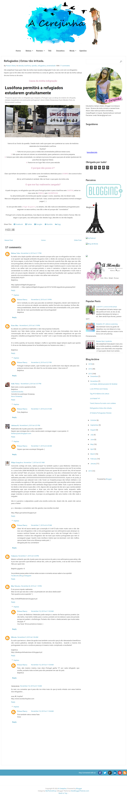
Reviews (39, 51)
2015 (90, 374)
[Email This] (6, 229)
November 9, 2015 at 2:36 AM (27, 637)
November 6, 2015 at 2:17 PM (31, 253)
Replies (16, 295)
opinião (34, 66)
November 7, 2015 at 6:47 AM (41, 525)
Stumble (49, 224)
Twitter (29, 224)
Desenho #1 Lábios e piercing (107, 324)
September (94, 425)
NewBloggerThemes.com (80, 791)
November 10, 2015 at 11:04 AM (42, 665)
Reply (13, 290)
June (92, 439)
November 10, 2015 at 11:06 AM (42, 711)
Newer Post (9, 240)
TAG (49, 51)
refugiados (42, 66)
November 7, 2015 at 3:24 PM (28, 556)
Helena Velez (15, 253)
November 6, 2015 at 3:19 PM (29, 325)
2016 (90, 369)
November (94, 381)
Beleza (28, 51)
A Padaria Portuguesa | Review (100, 413)
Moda (72, 51)
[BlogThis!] (8, 229)
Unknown (14, 556)
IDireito (14, 637)
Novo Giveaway (16, 396)
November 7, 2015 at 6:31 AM (34, 462)
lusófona (27, 66)
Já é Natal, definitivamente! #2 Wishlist (103, 384)
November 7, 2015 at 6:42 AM (41, 446)
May (92, 444)
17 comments (65, 66)
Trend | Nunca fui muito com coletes (103, 403)
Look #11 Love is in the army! (106, 307)
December (94, 376)
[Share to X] (11, 229)
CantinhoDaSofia (17, 392)
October (93, 420)
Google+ (39, 224)
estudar (21, 66)
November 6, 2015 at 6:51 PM (30, 425)
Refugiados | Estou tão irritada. (24, 61)
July (92, 435)
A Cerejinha (62, 788)
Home (18, 51)
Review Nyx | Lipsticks (104, 341)
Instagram (27, 576)
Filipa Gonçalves (17, 462)
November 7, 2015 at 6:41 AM (41, 409)
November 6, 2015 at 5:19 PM (41, 299)
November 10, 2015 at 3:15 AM (31, 686)
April (92, 449)
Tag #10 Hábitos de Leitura (99, 394)
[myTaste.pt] (91, 238)
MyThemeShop (51, 791)
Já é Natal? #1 (95, 398)
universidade (51, 66)
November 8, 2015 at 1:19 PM (31, 586)
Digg (59, 224)
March (92, 454)
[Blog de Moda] (92, 244)
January (93, 464)
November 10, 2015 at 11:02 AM (42, 611)
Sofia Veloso (15, 383)
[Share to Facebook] (13, 229)
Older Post (77, 240)
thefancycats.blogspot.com (21, 433)
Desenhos (60, 51)
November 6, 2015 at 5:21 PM (41, 362)
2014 (90, 471)
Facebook (19, 224)
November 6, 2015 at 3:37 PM (31, 384)
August (93, 430)
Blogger (108, 479)
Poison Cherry (22, 299)
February (93, 459)
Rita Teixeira (15, 586)
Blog (21, 576)
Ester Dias (15, 325)
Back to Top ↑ (63, 793)
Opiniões (83, 51)
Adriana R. (15, 425)
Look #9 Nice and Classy (99, 389)
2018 (90, 364)
